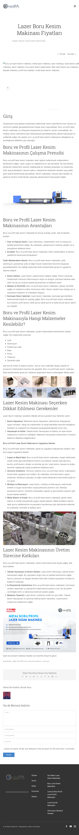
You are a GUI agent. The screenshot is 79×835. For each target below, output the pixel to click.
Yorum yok (46, 661)
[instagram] (75, 826)
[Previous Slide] (8, 88)
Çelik (9, 340)
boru (30, 137)
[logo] (15, 775)
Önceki (62, 54)
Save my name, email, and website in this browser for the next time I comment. (40, 749)
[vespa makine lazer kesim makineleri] (11, 5)
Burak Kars (26, 687)
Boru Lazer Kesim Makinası (33, 661)
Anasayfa (14, 41)
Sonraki (70, 54)
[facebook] (67, 826)
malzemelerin (62, 598)
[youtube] (71, 826)
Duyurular (21, 41)
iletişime (48, 656)
